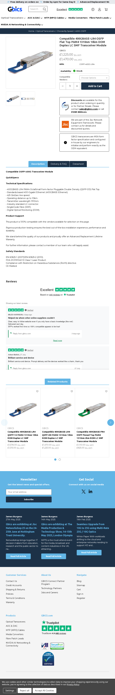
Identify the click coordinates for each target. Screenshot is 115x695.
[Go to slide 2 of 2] (60, 459)
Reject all (24, 690)
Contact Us (11, 581)
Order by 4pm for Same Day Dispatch (63, 2)
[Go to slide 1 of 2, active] (55, 459)
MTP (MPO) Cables (54, 18)
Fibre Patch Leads (99, 18)
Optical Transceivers (12, 18)
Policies (9, 594)
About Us (46, 575)
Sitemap (81, 585)
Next (110, 422)
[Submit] (44, 9)
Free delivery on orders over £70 (27, 2)
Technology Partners (51, 588)
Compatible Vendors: (64, 78)
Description (38, 164)
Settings (9, 690)
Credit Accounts (14, 585)
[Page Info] (93, 9)
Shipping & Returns (15, 589)
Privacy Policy (73, 684)
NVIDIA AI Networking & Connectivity (21, 24)
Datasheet (78, 164)
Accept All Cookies (44, 690)
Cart (79, 589)
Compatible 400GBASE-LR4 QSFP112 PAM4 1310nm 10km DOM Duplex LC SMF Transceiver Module (23, 436)
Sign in (80, 594)
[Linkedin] (90, 492)
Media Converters (78, 18)
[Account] (99, 9)
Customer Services (16, 575)
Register (81, 598)
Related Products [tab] (58, 381)
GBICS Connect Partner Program (53, 582)
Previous (4, 422)
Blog (79, 581)
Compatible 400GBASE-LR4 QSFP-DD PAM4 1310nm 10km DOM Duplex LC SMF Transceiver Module (57, 436)
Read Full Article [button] (18, 556)
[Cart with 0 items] (106, 9)
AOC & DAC (34, 18)
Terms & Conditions (15, 598)
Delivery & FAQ (59, 164)
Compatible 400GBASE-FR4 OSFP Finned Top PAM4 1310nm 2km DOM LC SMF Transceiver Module (90, 436)
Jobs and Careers (49, 592)
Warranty (10, 602)
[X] (84, 492)
